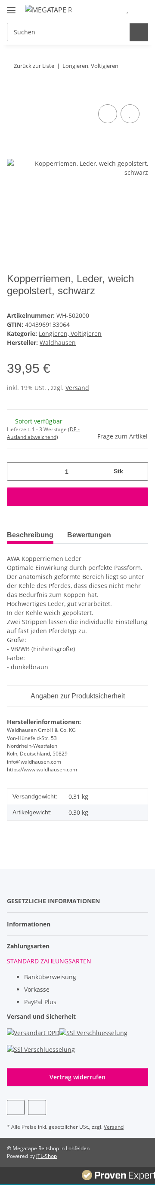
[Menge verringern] (16, 471)
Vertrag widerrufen (77, 1077)
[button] (114, 9)
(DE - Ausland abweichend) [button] (43, 433)
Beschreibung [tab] (30, 535)
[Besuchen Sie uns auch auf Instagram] (37, 1107)
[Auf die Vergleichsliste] (107, 113)
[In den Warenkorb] (14, 92)
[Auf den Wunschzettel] (130, 113)
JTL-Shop (46, 1156)
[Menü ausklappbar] (11, 6)
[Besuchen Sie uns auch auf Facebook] (16, 1107)
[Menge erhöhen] (138, 471)
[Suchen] (139, 32)
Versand (77, 388)
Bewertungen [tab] (89, 535)
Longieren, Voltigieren (70, 333)
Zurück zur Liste (34, 66)
